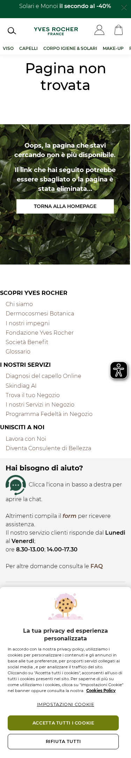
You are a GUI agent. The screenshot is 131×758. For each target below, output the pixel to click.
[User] (99, 30)
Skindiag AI (21, 385)
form (70, 516)
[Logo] (56, 31)
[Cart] (118, 30)
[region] (65, 672)
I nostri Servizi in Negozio (40, 404)
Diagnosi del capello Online (43, 376)
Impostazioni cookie (65, 704)
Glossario (18, 351)
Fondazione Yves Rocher (40, 332)
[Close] (124, 6)
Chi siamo (19, 304)
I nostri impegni (28, 323)
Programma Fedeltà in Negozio (49, 414)
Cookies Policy (101, 690)
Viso (8, 48)
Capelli (28, 48)
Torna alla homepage (65, 206)
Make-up (113, 48)
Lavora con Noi (26, 439)
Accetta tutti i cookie (63, 723)
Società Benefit (27, 342)
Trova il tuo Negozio (33, 395)
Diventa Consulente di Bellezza (48, 448)
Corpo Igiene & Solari (70, 48)
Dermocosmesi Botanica (40, 313)
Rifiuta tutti (63, 741)
